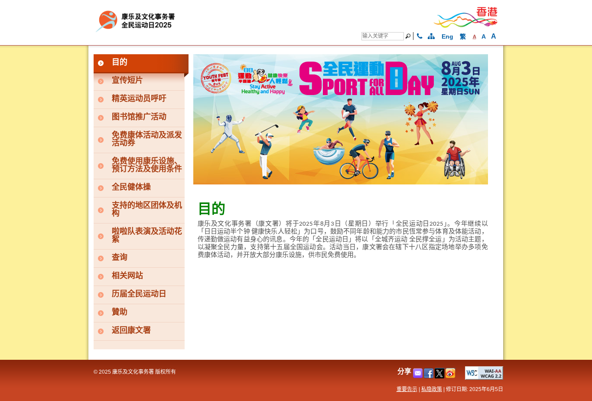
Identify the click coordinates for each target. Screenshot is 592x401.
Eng (447, 36)
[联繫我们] (419, 36)
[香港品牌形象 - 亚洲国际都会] (466, 26)
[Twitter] (440, 376)
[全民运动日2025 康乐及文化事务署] (186, 31)
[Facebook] (429, 376)
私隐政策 (431, 389)
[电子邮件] (418, 376)
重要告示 (407, 389)
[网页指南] (431, 36)
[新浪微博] (451, 376)
